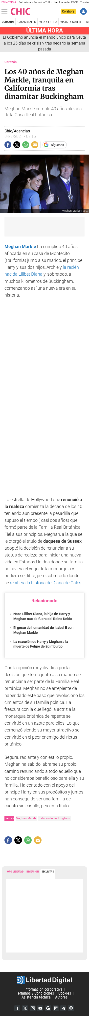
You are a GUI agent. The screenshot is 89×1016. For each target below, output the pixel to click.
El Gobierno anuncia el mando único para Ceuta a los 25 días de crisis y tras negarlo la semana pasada (44, 43)
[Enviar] (25, 144)
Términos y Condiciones (35, 993)
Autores (61, 997)
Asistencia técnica (36, 997)
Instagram (33, 1008)
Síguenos (57, 144)
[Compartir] (7, 144)
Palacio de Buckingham (54, 818)
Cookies (64, 993)
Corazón (8, 22)
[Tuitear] (16, 144)
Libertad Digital (44, 980)
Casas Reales (27, 22)
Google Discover (48, 1008)
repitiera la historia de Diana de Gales (45, 582)
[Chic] (20, 11)
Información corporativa (43, 989)
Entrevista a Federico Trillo (35, 2)
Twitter (25, 1008)
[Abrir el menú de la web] (5, 11)
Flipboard (56, 1008)
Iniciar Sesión (83, 11)
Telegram (63, 1008)
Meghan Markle (26, 818)
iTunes (71, 1008)
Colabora (68, 11)
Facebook (17, 1008)
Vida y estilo (48, 22)
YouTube (40, 1008)
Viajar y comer (70, 22)
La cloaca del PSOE (66, 2)
